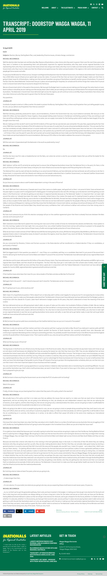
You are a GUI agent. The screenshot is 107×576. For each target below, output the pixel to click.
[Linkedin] (99, 4)
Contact (95, 8)
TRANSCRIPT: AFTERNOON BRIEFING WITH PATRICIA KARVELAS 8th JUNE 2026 (42, 554)
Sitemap (90, 574)
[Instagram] (97, 4)
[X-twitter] (94, 4)
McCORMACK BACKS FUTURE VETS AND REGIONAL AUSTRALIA (43, 549)
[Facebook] (91, 4)
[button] (9, 511)
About (53, 8)
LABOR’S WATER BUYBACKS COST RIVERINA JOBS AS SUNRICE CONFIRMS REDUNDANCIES (43, 543)
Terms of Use (99, 574)
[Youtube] (102, 4)
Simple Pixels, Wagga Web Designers (34, 573)
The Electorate (67, 8)
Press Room (82, 8)
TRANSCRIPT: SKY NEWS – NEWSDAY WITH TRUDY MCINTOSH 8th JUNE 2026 (43, 560)
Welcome (45, 8)
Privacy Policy (81, 574)
